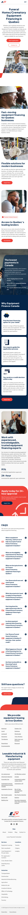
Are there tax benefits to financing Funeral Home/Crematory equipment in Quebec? (11, 665)
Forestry (3, 900)
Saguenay (4, 736)
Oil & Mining (4, 897)
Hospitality (4, 894)
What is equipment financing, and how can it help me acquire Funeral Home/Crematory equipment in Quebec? (11, 541)
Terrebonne (4, 739)
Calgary (17, 848)
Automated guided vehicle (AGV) (20, 780)
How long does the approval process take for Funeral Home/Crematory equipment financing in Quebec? (12, 610)
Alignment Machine (6, 776)
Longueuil (4, 734)
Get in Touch (7, 693)
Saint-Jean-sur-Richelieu (19, 739)
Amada (17, 776)
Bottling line (4, 800)
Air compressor (5, 774)
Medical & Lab (5, 885)
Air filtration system (20, 774)
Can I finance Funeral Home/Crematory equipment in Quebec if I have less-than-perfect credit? (11, 638)
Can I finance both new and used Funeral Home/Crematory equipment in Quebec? (12, 583)
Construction (4, 876)
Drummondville (5, 746)
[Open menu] (25, 2)
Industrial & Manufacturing (8, 879)
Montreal (3, 728)
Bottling (17, 797)
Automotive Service (6, 789)
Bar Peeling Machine (20, 795)
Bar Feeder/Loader (6, 795)
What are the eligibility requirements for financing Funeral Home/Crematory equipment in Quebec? (12, 555)
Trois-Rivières (18, 736)
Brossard (17, 743)
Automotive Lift (19, 783)
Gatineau (17, 731)
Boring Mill (4, 797)
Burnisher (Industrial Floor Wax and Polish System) (20, 801)
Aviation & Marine (6, 888)
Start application (13, 40)
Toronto (17, 845)
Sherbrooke (18, 734)
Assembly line (5, 779)
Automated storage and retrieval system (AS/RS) (7, 785)
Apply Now (7, 182)
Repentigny (4, 743)
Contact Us (14, 45)
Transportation (5, 873)
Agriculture (4, 882)
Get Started (7, 240)
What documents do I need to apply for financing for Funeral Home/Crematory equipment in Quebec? (12, 596)
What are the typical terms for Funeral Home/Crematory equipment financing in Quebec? (12, 569)
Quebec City (18, 728)
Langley (17, 851)
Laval (3, 731)
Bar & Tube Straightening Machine (18, 790)
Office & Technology (6, 891)
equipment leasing (21, 283)
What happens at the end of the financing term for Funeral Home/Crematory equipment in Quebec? (12, 652)
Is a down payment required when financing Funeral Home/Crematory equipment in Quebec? (12, 624)
